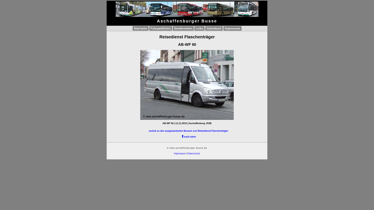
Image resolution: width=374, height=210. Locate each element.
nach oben (190, 136)
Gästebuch (213, 28)
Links (199, 28)
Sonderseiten (183, 28)
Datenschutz (193, 153)
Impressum (232, 28)
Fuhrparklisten (160, 28)
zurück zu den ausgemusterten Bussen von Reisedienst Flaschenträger (188, 131)
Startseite (140, 28)
